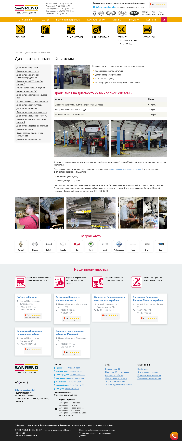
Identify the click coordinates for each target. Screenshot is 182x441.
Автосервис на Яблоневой (69, 410)
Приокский (50, 6)
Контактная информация (149, 378)
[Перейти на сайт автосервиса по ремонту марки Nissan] (35, 246)
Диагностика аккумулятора (29, 105)
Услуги (132, 19)
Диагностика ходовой (26, 108)
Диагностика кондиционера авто (31, 112)
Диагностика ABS (24, 129)
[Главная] (33, 368)
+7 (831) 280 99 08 (64, 4)
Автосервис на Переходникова (71, 408)
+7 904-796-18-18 (72, 389)
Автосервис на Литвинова (69, 403)
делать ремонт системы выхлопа (125, 169)
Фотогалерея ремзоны (147, 372)
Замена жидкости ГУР (26, 91)
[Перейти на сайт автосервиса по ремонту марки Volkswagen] (119, 246)
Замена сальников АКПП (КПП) (30, 88)
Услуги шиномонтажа (115, 381)
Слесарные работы (114, 375)
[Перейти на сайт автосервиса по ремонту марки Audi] (105, 246)
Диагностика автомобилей (37, 53)
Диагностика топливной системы (31, 116)
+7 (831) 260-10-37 (61, 14)
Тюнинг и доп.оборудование (118, 384)
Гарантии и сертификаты (149, 375)
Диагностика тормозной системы (32, 126)
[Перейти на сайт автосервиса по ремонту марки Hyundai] (63, 246)
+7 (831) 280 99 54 (62, 6)
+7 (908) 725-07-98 (74, 371)
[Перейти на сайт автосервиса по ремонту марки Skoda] (91, 246)
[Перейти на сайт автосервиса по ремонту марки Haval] (133, 246)
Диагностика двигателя (27, 71)
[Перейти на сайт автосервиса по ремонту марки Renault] (21, 246)
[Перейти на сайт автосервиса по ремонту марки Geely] (161, 246)
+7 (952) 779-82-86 (72, 368)
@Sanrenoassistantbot (106, 7)
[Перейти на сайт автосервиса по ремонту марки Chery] (147, 246)
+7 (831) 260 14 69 (66, 9)
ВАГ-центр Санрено (66, 415)
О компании (25, 19)
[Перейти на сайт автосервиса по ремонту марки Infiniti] (49, 246)
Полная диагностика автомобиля (32, 101)
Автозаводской (52, 11)
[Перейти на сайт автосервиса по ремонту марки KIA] (77, 246)
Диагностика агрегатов (116, 378)
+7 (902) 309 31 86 (76, 385)
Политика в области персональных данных (97, 430)
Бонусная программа (68, 19)
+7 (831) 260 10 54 (66, 11)
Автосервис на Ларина (68, 405)
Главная (18, 53)
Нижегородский (52, 9)
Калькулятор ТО (96, 19)
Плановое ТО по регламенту (118, 372)
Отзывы (116, 19)
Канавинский (51, 4)
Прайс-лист (142, 369)
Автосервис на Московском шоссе (73, 413)
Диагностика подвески (27, 68)
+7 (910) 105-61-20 (73, 382)
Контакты (151, 19)
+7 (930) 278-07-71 (76, 378)
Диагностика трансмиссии (28, 139)
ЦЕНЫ (45, 19)
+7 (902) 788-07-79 (77, 375)
